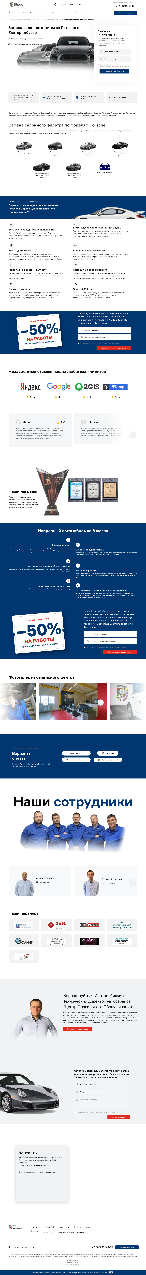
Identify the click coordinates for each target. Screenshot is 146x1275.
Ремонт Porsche (23, 19)
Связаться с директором (77, 1029)
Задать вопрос (118, 1117)
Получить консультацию (114, 71)
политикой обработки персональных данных (114, 66)
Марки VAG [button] (27, 13)
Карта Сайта (48, 1232)
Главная (12, 19)
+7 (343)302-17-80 (124, 6)
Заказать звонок (125, 13)
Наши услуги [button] (42, 13)
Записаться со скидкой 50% (114, 348)
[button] (133, 435)
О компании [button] (13, 13)
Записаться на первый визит (120, 652)
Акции (67, 13)
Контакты (78, 13)
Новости (55, 13)
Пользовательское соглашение (71, 1232)
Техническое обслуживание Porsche (46, 19)
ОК (111, 1272)
